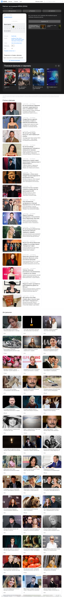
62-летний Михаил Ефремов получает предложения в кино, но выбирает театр (31, 107)
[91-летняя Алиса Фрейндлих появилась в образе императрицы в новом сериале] (32, 445)
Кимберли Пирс (15, 38)
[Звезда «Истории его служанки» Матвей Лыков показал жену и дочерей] (12, 544)
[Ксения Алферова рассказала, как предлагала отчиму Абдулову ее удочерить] (52, 445)
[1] (5, 28)
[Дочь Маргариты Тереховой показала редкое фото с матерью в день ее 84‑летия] (12, 325)
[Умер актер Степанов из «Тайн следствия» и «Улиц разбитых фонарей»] (32, 484)
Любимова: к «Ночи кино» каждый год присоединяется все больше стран (31, 175)
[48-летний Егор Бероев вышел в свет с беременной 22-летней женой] (52, 504)
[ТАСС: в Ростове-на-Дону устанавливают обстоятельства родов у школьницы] (12, 385)
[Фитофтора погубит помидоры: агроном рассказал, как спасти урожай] (32, 564)
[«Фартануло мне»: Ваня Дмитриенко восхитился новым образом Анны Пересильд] (12, 464)
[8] (19, 28)
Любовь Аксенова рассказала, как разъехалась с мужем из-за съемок (31, 271)
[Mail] (2, 1)
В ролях (5, 38)
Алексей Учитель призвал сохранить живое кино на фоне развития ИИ (30, 189)
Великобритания (18, 43)
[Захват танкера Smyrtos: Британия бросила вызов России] (32, 425)
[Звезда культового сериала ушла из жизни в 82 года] (12, 425)
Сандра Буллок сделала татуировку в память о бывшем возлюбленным (30, 121)
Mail (2, 596)
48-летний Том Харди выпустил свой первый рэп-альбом (31, 134)
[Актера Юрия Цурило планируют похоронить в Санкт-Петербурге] (32, 544)
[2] (7, 28)
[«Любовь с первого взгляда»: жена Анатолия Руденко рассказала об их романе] (52, 325)
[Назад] (56, 66)
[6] (15, 28)
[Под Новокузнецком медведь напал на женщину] (32, 504)
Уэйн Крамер (18, 39)
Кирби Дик (13, 36)
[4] (11, 28)
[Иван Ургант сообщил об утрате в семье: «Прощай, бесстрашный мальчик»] (32, 584)
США (12, 43)
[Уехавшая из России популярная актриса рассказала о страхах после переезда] (32, 365)
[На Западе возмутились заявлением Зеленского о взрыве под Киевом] (12, 405)
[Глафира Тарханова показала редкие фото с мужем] (32, 345)
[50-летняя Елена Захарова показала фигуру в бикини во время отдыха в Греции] (12, 504)
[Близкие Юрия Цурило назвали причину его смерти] (32, 385)
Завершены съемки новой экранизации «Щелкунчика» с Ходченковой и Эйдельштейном (32, 162)
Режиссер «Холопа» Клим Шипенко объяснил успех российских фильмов (30, 258)
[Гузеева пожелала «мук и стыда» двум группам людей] (32, 464)
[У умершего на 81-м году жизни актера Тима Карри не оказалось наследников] (12, 484)
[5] (13, 28)
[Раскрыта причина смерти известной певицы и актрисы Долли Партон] (32, 405)
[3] (9, 28)
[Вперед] (59, 66)
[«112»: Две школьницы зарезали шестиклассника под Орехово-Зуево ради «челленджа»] (32, 325)
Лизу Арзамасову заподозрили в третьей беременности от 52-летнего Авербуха (31, 203)
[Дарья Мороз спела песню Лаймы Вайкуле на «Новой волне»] (52, 544)
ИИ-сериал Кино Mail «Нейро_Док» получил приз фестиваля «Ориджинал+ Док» (31, 299)
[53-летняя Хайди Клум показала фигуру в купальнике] (12, 584)
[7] (17, 28)
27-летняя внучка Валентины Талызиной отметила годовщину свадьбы (31, 230)
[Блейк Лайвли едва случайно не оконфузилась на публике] (52, 564)
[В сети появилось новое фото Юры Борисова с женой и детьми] (12, 564)
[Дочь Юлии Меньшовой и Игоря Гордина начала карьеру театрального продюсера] (52, 405)
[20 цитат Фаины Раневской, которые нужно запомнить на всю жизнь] (52, 524)
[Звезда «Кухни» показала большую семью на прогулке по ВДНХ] (52, 584)
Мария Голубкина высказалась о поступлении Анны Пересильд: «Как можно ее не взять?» (32, 217)
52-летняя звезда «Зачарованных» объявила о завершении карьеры (31, 148)
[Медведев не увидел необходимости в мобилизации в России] (52, 464)
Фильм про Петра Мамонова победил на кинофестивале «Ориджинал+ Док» (31, 244)
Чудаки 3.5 (6, 87)
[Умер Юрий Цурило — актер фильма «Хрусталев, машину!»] (52, 425)
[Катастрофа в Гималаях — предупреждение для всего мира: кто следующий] (12, 345)
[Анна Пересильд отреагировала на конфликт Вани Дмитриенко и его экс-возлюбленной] (52, 484)
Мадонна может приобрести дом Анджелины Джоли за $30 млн (31, 285)
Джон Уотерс (17, 40)
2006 (4, 14)
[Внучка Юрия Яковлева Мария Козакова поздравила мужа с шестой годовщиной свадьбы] (52, 345)
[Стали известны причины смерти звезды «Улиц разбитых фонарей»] (12, 445)
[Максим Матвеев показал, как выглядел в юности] (12, 524)
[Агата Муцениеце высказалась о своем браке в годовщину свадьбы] (52, 365)
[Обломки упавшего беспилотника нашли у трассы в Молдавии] (52, 385)
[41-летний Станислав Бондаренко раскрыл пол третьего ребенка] (32, 524)
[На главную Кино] (5, 1)
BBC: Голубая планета (52, 87)
